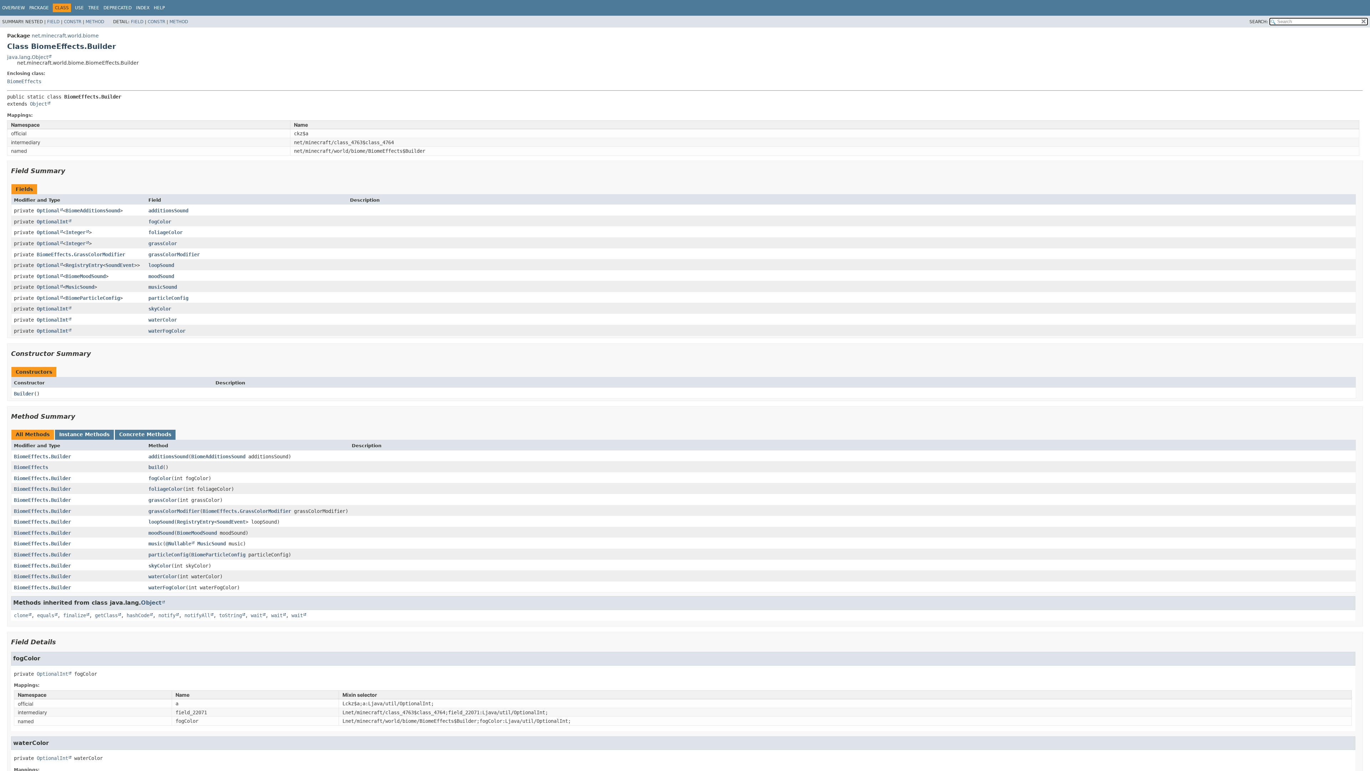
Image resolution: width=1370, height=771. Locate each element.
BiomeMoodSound (86, 276)
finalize (74, 615)
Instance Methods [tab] (84, 434)
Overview (13, 7)
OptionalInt (52, 222)
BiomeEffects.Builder (42, 456)
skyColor (159, 309)
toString (230, 615)
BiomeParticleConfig (93, 298)
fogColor (159, 222)
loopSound (161, 265)
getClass (106, 615)
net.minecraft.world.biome (65, 36)
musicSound (162, 287)
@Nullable (178, 543)
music (155, 543)
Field (53, 21)
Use (79, 7)
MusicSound (80, 287)
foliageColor (165, 232)
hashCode (138, 615)
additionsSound (168, 210)
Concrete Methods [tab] (145, 434)
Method (95, 21)
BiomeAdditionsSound (93, 210)
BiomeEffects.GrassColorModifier (81, 254)
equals (45, 615)
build (155, 467)
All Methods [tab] (33, 434)
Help (159, 7)
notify (167, 615)
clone (21, 615)
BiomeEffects (24, 81)
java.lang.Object (27, 57)
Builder (24, 394)
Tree (93, 7)
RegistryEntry (84, 265)
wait (256, 615)
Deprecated (117, 7)
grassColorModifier (174, 254)
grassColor (162, 243)
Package (39, 7)
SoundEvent (120, 265)
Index (142, 7)
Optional (48, 210)
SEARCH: (1258, 21)
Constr (72, 21)
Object (38, 104)
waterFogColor (167, 331)
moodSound (161, 276)
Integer (76, 232)
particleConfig (168, 298)
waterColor (162, 320)
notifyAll (197, 615)
